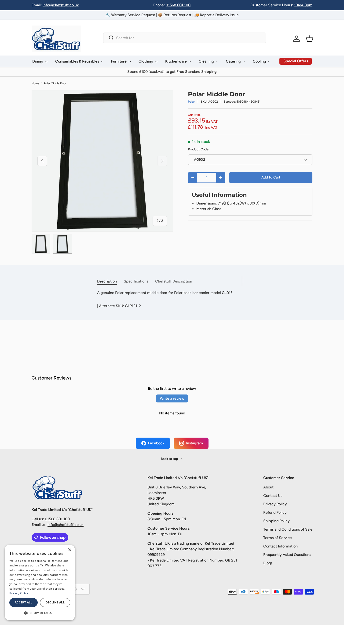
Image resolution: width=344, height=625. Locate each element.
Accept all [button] (23, 602)
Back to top (170, 459)
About (268, 487)
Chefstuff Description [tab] (173, 281)
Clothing (146, 61)
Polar (191, 101)
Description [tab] (107, 281)
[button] (309, 38)
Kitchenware (176, 61)
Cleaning (206, 61)
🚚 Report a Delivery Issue (216, 15)
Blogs (267, 563)
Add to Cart (270, 177)
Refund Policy (275, 512)
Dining (37, 61)
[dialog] (40, 582)
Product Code (198, 149)
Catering (233, 61)
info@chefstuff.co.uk (61, 5)
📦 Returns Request (174, 15)
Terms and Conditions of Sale (287, 529)
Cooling (259, 61)
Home (35, 83)
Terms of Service (277, 538)
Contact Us (272, 495)
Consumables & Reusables (77, 61)
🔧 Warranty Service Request (130, 15)
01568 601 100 (178, 5)
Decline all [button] (55, 602)
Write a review (172, 398)
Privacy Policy (275, 504)
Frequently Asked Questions (287, 554)
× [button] (69, 550)
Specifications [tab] (136, 281)
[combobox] (184, 38)
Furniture (119, 61)
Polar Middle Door (55, 83)
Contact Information (280, 546)
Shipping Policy (276, 521)
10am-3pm (303, 5)
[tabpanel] (172, 293)
